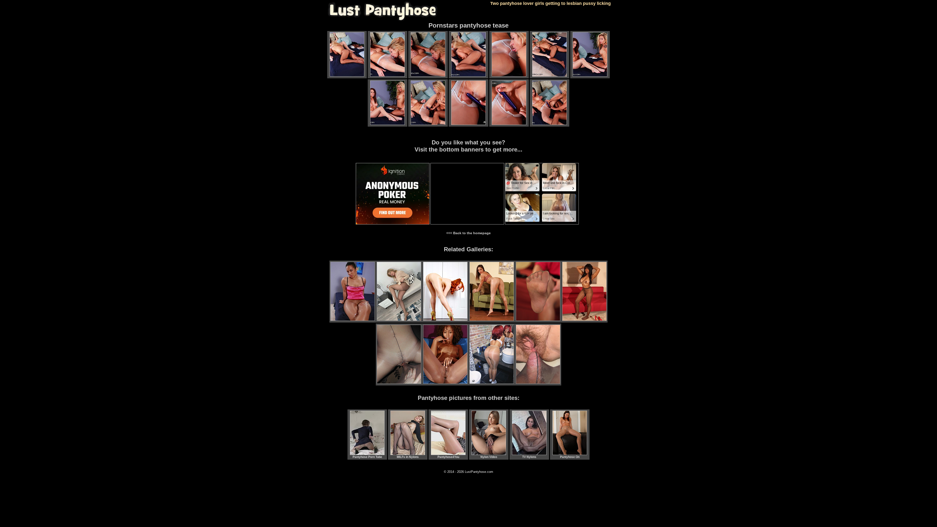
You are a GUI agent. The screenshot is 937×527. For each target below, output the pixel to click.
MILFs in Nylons (408, 457)
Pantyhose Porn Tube (367, 457)
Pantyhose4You (448, 457)
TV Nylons (529, 457)
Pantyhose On (570, 457)
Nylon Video (488, 457)
